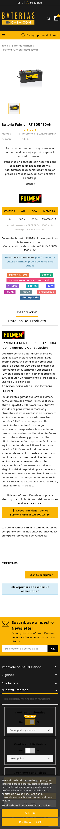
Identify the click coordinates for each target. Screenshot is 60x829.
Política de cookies (13, 805)
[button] (30, 730)
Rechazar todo (30, 822)
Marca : (6, 133)
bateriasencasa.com (21, 257)
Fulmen (6, 139)
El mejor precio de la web (42, 35)
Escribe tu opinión (41, 575)
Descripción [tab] (27, 312)
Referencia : (29, 133)
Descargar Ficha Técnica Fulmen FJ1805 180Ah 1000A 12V (30, 512)
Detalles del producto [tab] (27, 321)
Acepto (30, 813)
